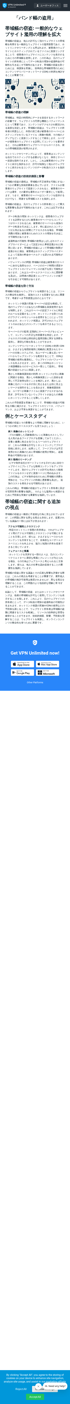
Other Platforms (35, 682)
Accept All (35, 1397)
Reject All (21, 1389)
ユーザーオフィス (49, 5)
